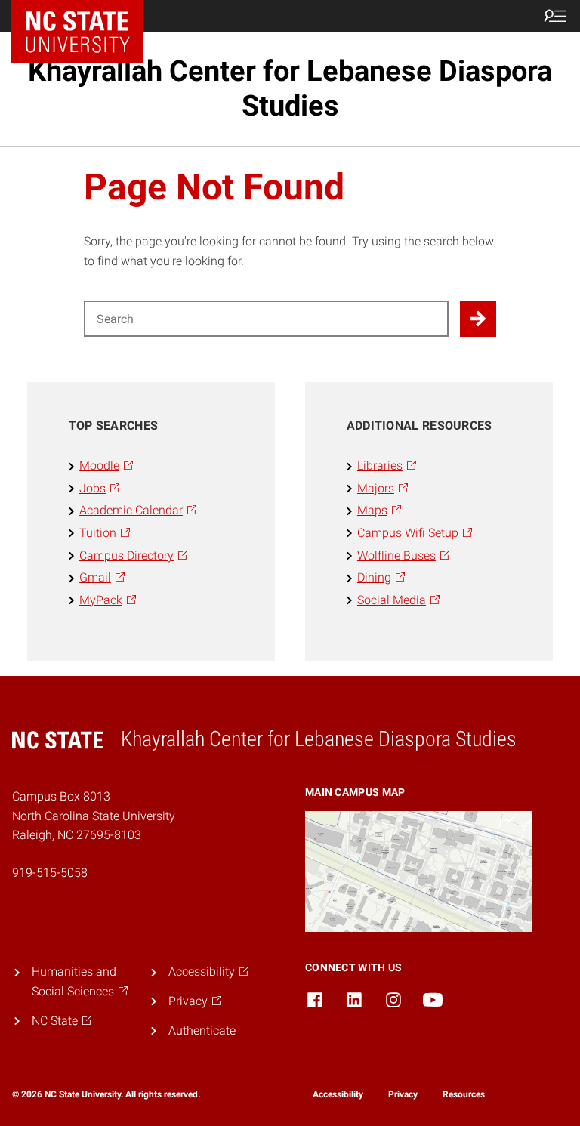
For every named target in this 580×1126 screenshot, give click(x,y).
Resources (464, 1094)
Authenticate (202, 1030)
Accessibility (338, 1094)
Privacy (403, 1094)
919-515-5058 (50, 872)
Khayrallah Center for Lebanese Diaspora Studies (290, 88)
